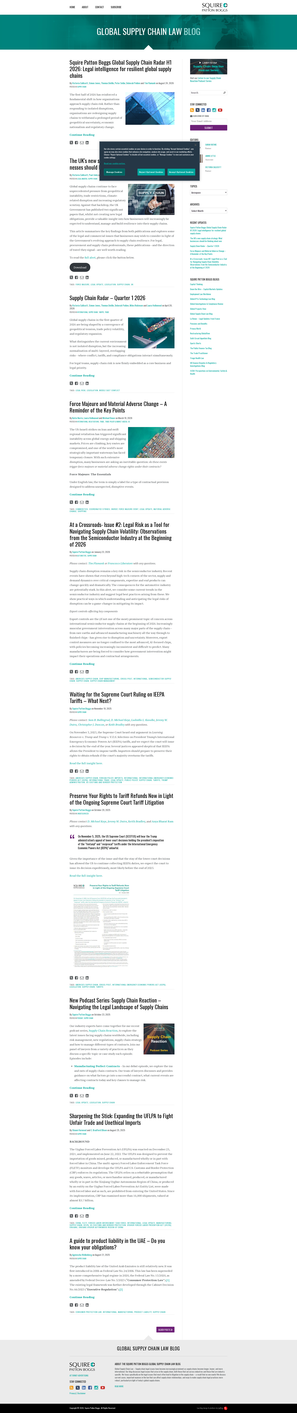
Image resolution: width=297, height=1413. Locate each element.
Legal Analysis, (82, 178)
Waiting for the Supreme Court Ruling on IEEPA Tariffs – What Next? (117, 697)
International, (82, 312)
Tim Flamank (149, 83)
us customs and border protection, (108, 1225)
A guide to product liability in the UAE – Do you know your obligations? (117, 1243)
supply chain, (93, 312)
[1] (167, 1280)
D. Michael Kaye (120, 720)
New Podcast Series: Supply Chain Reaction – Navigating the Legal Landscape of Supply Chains (119, 1003)
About (85, 7)
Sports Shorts (195, 343)
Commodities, (82, 509)
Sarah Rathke (211, 144)
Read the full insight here (86, 875)
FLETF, (85, 1223)
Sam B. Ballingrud (99, 720)
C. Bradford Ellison (99, 1130)
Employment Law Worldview (200, 294)
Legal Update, (97, 284)
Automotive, (82, 555)
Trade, (102, 421)
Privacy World (195, 328)
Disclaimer (81, 1393)
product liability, (143, 1312)
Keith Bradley (117, 724)
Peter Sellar (120, 83)
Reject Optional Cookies (151, 172)
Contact (99, 7)
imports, (119, 778)
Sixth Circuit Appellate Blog (200, 338)
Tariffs (99, 986)
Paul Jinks (93, 175)
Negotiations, (94, 421)
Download (80, 267)
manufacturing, (164, 1223)
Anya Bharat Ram (162, 821)
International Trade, (99, 780)
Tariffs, (101, 312)
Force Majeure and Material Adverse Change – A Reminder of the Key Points (118, 406)
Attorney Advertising (79, 1375)
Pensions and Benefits (198, 323)
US (129, 421)
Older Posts (164, 1329)
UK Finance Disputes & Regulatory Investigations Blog (203, 364)
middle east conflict (109, 390)
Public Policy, (131, 780)
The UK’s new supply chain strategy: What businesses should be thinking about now (206, 240)
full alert (90, 257)
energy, (114, 509)
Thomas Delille (107, 83)
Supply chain (108, 1102)
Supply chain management (102, 681)
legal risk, (81, 390)
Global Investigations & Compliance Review (206, 303)
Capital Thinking (196, 284)
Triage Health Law (197, 358)
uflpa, (86, 1225)
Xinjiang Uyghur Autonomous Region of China (101, 1227)
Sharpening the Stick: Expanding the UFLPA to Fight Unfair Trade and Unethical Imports (121, 1119)
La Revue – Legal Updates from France (205, 318)
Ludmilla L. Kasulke (143, 720)
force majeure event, (129, 509)
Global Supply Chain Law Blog (201, 313)
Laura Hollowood (154, 305)
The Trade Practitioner (199, 353)
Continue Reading (82, 135)
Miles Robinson (136, 305)
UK (132, 284)
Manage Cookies (114, 172)
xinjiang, (74, 1227)
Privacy (72, 1393)
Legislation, (110, 284)
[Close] (195, 145)
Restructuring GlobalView (200, 333)
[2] (121, 1289)
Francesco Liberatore (120, 563)
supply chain (81, 87)
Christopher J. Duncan (91, 724)
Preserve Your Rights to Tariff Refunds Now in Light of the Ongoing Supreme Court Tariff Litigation (121, 798)
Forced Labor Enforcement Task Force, (107, 1223)
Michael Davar (109, 418)
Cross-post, (127, 678)
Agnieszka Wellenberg (82, 1254)
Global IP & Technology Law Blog (202, 298)
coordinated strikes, (100, 509)
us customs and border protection (104, 782)
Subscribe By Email (200, 116)
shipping (82, 511)
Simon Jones (94, 83)
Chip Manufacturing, (109, 678)
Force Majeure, (83, 284)
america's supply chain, (87, 678)
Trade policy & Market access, (116, 421)
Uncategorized (83, 813)
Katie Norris (77, 418)
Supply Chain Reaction (103, 1030)
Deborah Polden (133, 83)
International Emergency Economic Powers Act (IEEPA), (139, 984)
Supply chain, (123, 284)
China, (79, 1223)
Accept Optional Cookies (181, 172)
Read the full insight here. (86, 763)
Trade (107, 312)
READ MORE (119, 1386)
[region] (149, 161)
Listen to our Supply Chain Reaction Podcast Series (205, 79)
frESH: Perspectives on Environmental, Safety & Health (208, 372)
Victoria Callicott (80, 83)
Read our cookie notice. (114, 163)
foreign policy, (106, 778)
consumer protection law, (89, 1312)
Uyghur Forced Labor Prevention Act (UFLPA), (149, 1225)
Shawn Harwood (79, 1130)
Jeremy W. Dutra (117, 821)
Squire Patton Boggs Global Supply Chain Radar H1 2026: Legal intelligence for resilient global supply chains (121, 68)
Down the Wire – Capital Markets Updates (206, 289)
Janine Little (210, 155)
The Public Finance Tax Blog (201, 348)
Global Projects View (198, 308)
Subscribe (116, 7)
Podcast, (80, 1018)
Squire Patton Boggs (214, 7)
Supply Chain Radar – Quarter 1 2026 (107, 297)
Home (72, 7)
